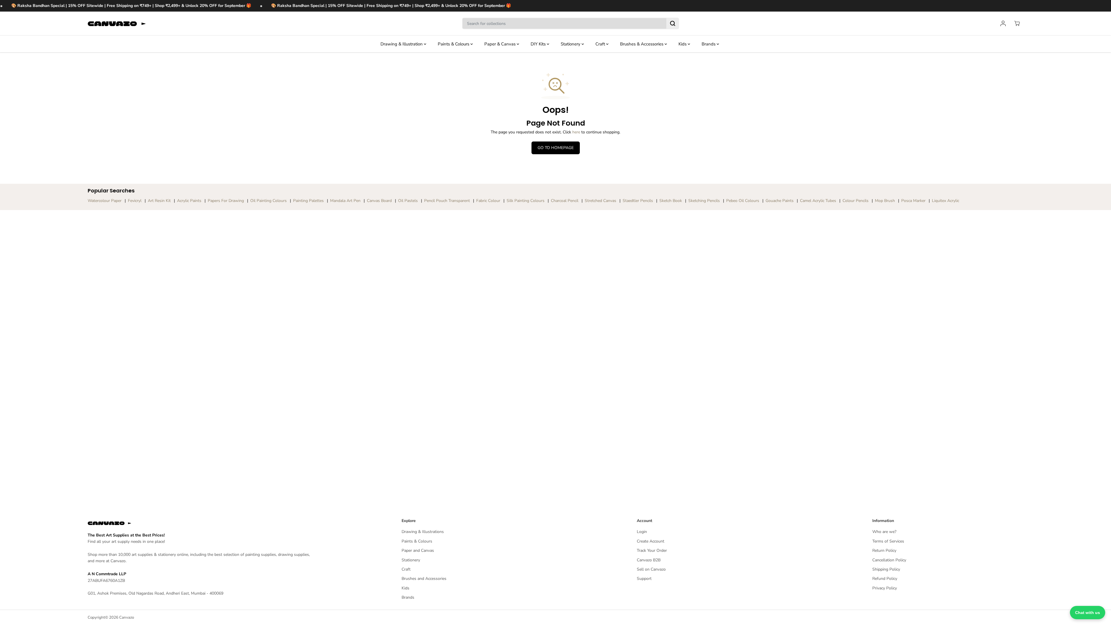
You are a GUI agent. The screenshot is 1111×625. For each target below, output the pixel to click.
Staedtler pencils (638, 200)
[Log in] (1003, 23)
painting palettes (308, 200)
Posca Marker (913, 200)
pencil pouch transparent (447, 200)
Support (644, 578)
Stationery (571, 44)
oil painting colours (268, 200)
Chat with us (1087, 612)
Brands (709, 44)
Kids (683, 44)
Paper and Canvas (418, 550)
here (576, 132)
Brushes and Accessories (424, 578)
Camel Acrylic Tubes (818, 200)
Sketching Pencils (704, 200)
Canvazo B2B (649, 560)
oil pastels (408, 200)
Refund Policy (884, 578)
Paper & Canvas (500, 44)
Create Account (650, 541)
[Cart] (1017, 23)
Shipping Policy (886, 569)
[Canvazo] (117, 23)
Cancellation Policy (889, 560)
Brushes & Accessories (642, 44)
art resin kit (159, 200)
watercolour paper (105, 200)
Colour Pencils (856, 200)
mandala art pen (345, 200)
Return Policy (884, 550)
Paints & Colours (454, 44)
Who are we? (884, 531)
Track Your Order (652, 550)
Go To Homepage (556, 147)
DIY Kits (539, 44)
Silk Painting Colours (526, 200)
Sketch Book (670, 200)
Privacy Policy (884, 588)
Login (642, 531)
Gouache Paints (780, 200)
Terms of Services (888, 541)
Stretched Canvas (600, 200)
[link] (202, 523)
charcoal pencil (564, 200)
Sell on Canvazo (651, 569)
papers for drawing (226, 200)
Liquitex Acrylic (945, 200)
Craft (600, 44)
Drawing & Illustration (402, 44)
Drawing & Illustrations (423, 531)
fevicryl (134, 200)
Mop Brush (885, 200)
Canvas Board (379, 200)
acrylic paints (189, 200)
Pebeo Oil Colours (742, 200)
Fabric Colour (488, 200)
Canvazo (126, 617)
